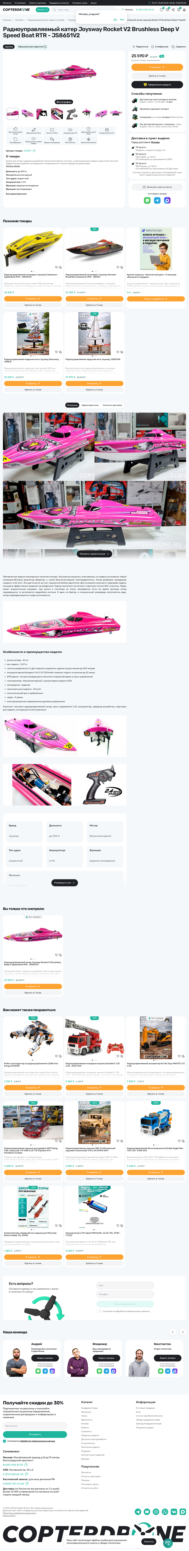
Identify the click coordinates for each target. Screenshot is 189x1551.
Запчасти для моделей (93, 1455)
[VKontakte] (174, 1512)
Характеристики (90, 405)
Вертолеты (86, 1420)
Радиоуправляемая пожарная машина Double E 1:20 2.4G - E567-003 (93, 1064)
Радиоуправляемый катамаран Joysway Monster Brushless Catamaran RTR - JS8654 (91, 276)
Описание (72, 405)
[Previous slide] (13, 82)
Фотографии (64, 101)
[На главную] (94, 1533)
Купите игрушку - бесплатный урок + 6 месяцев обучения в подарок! (151, 276)
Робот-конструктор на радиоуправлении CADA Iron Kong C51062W (31, 1064)
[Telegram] (157, 203)
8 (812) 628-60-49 (13, 1474)
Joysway (9, 46)
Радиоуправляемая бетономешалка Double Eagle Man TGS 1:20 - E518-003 (155, 1149)
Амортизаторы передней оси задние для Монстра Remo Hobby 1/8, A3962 (30, 1234)
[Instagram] (156, 1512)
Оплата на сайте (89, 1488)
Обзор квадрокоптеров (148, 1420)
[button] (31, 271)
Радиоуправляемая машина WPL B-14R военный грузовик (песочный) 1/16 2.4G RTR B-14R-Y (90, 1149)
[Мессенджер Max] (167, 203)
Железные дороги (90, 1447)
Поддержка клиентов (59, 3)
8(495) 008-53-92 (13, 1464)
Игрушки (85, 1451)
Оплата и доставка (37, 3)
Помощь (85, 1480)
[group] (64, 75)
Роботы (85, 1427)
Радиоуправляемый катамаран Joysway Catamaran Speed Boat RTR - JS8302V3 (30, 276)
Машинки (86, 1412)
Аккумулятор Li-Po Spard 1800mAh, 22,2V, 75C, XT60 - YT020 (93, 1234)
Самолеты (86, 1431)
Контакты (7, 3)
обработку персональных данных (37, 1441)
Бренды (85, 1459)
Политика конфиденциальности (19, 1513)
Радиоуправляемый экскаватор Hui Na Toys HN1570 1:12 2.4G (156, 1064)
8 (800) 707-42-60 (13, 1483)
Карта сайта (9, 1515)
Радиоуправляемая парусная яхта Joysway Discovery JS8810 (31, 360)
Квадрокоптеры (89, 1408)
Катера (85, 1423)
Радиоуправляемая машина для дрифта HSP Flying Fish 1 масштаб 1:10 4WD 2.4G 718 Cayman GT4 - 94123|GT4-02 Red (30, 1150)
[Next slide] (115, 82)
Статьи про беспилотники (149, 1416)
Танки (84, 1416)
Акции (94, 3)
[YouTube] (147, 1512)
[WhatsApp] (147, 203)
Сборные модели (90, 1435)
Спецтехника (88, 1443)
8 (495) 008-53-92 (145, 9)
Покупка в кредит (145, 1427)
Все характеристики (16, 193)
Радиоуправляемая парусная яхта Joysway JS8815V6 (93, 359)
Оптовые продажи (145, 1408)
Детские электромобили (93, 1439)
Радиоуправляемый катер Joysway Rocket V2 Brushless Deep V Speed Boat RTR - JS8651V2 (32, 963)
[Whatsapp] (165, 1512)
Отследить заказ (79, 3)
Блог (138, 1412)
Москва (155, 142)
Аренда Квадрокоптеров (149, 1423)
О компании (20, 3)
